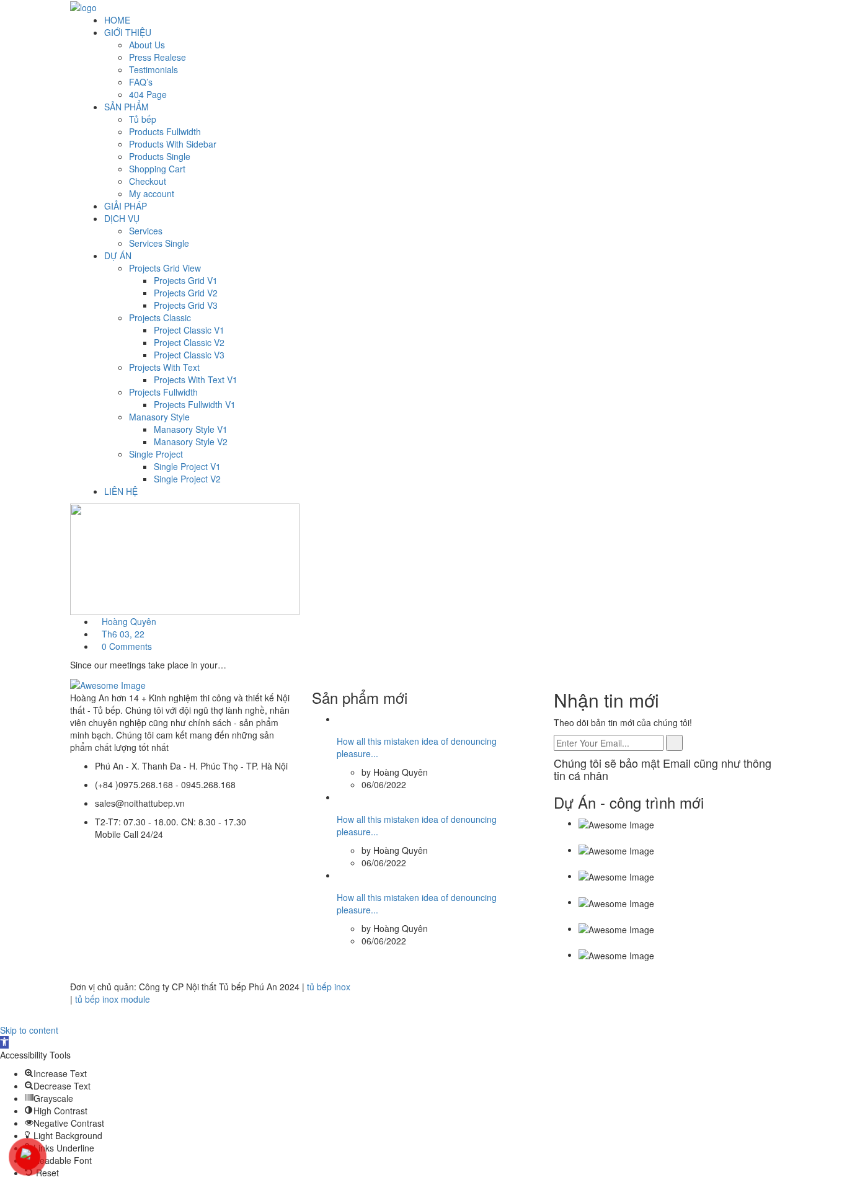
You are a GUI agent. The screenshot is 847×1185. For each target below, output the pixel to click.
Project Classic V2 (189, 342)
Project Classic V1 (189, 330)
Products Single (159, 156)
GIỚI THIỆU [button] (127, 32)
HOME (117, 20)
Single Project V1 (187, 466)
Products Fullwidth (165, 131)
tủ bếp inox (328, 986)
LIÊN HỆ (121, 491)
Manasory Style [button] (159, 417)
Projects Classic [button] (160, 317)
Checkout (147, 181)
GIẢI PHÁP (125, 206)
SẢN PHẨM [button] (126, 106)
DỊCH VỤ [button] (122, 218)
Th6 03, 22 (123, 634)
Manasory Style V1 (191, 429)
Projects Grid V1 (186, 280)
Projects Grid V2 (186, 292)
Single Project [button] (156, 454)
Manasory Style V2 (191, 441)
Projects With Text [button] (164, 367)
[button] (56, 1073)
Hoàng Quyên (129, 621)
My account (151, 193)
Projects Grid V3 (186, 305)
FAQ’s (141, 82)
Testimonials (153, 69)
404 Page (148, 94)
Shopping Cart (157, 168)
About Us (147, 44)
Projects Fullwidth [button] (163, 392)
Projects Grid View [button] (165, 268)
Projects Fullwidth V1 (195, 404)
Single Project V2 (187, 479)
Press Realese (157, 57)
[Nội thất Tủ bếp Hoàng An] (83, 6)
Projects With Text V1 (195, 379)
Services (145, 230)
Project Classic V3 (189, 354)
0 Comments (127, 646)
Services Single (159, 243)
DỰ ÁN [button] (117, 255)
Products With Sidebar (172, 144)
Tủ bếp (142, 119)
